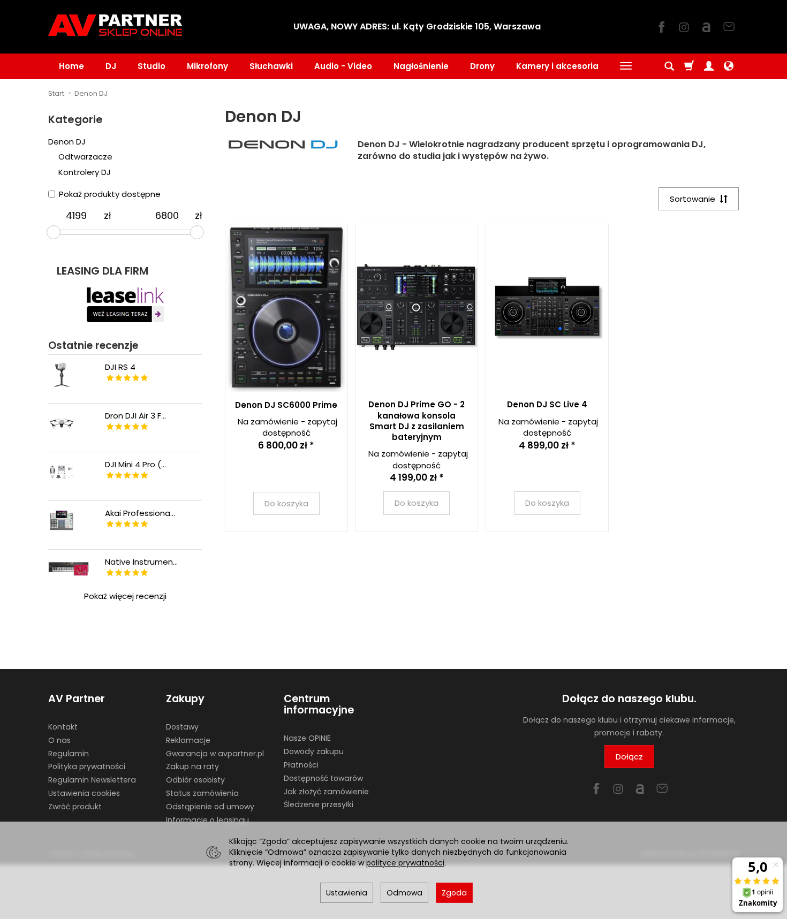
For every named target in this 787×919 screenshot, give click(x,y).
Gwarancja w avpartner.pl (215, 753)
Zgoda (454, 892)
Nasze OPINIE (307, 738)
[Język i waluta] (728, 66)
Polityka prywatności (86, 766)
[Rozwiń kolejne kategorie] (625, 66)
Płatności (301, 764)
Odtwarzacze (85, 156)
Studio (151, 66)
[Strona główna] (115, 25)
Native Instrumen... (141, 561)
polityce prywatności (405, 862)
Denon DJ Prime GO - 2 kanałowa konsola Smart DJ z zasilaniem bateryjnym (416, 421)
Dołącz (629, 756)
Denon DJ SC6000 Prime (286, 405)
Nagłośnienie (421, 66)
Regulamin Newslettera (92, 779)
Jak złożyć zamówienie (326, 791)
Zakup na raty (192, 766)
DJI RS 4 (120, 367)
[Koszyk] (689, 66)
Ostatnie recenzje (93, 345)
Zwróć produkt (75, 806)
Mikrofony (207, 66)
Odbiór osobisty (195, 779)
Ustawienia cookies (84, 793)
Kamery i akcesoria (557, 66)
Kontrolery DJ (84, 172)
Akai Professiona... (140, 513)
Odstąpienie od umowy (210, 806)
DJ (110, 66)
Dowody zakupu (314, 751)
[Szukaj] (669, 66)
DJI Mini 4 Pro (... (135, 464)
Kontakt (63, 726)
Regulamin (68, 753)
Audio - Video (343, 66)
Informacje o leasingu (207, 820)
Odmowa (404, 892)
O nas (59, 740)
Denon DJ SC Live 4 (547, 404)
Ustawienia (346, 892)
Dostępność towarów (323, 778)
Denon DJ (67, 141)
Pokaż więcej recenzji (125, 596)
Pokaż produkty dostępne (110, 194)
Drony (482, 66)
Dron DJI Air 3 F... (135, 415)
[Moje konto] (709, 66)
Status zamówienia (202, 793)
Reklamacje (188, 740)
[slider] (53, 232)
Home (71, 66)
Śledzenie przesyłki (318, 804)
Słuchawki (271, 66)
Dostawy (182, 726)
